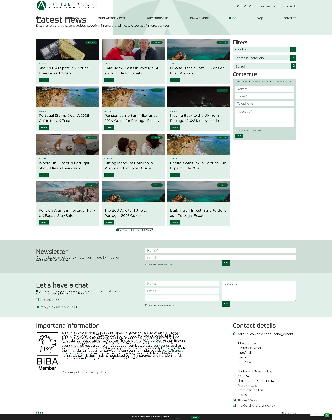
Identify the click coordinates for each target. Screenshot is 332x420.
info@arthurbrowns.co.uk (278, 6)
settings (178, 418)
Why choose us (157, 18)
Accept (195, 417)
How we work (199, 18)
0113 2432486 (247, 6)
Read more (44, 80)
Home (40, 18)
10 (143, 230)
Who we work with (112, 18)
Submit (239, 136)
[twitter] (38, 413)
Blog (232, 18)
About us (71, 18)
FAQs (260, 18)
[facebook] (42, 413)
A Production (288, 413)
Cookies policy (72, 372)
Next (149, 230)
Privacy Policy (257, 130)
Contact (290, 18)
